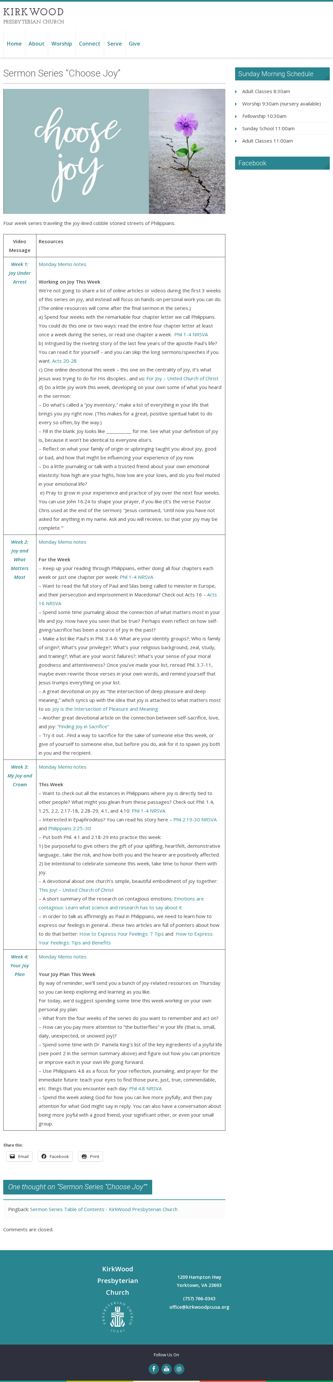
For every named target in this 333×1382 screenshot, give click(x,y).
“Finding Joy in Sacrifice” (83, 726)
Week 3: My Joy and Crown (19, 775)
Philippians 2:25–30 (69, 828)
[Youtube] (166, 1369)
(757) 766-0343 (199, 1298)
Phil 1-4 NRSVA (191, 334)
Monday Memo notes (63, 264)
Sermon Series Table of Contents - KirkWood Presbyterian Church (104, 1209)
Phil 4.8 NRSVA (145, 1088)
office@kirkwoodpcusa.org (199, 1307)
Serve (114, 43)
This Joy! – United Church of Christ (76, 889)
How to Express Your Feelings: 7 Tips (121, 933)
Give (134, 43)
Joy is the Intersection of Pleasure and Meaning (105, 708)
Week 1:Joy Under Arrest (20, 273)
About (37, 43)
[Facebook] (154, 1369)
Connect (89, 43)
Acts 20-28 (65, 360)
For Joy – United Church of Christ (182, 378)
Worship (61, 43)
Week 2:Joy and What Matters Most (20, 559)
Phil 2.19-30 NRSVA (195, 819)
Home (14, 43)
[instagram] (179, 1369)
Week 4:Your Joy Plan (19, 965)
